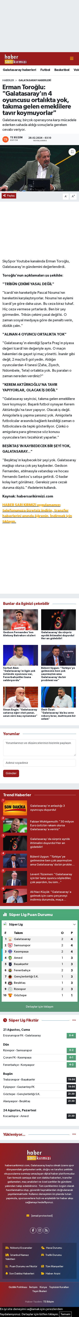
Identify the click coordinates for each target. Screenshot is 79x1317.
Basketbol (61, 70)
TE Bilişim (48, 1301)
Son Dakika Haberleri (21, 1273)
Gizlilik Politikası (18, 1287)
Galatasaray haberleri (19, 70)
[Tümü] (74, 1134)
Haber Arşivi (53, 1273)
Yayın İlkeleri (39, 1291)
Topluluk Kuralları (59, 1287)
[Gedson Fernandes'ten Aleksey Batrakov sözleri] (20, 619)
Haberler (8, 80)
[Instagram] (40, 1230)
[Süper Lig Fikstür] (74, 1020)
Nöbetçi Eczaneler (21, 1247)
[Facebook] (33, 1230)
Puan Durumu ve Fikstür (23, 1266)
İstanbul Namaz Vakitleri (17, 1257)
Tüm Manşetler (54, 1266)
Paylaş (11, 195)
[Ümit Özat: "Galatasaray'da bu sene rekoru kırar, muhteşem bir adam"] (58, 697)
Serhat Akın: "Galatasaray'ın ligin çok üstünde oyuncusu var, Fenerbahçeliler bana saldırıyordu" (19, 674)
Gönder (11, 773)
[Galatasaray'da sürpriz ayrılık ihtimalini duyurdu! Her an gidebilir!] (58, 619)
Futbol (45, 70)
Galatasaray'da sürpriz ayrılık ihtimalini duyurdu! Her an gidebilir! (57, 635)
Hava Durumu (54, 1247)
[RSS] (46, 1230)
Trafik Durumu (53, 1255)
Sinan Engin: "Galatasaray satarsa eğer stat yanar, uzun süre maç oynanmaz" (20, 712)
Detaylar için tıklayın (39, 1006)
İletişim (33, 1287)
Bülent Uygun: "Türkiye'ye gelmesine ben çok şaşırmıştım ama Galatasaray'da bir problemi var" (58, 674)
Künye (43, 1287)
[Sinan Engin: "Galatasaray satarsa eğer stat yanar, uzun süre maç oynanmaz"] (20, 697)
